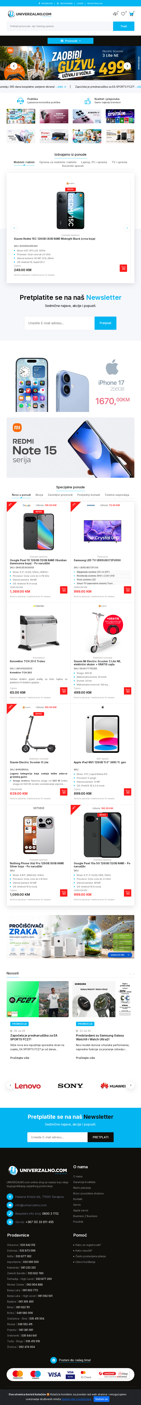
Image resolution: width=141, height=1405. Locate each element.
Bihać (10, 1307)
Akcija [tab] (39, 494)
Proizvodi (71, 40)
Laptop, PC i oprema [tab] (94, 162)
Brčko (10, 1312)
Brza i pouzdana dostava (88, 1193)
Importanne (14, 1261)
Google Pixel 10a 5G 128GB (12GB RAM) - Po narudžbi (102, 865)
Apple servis (80, 1210)
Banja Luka (13, 1290)
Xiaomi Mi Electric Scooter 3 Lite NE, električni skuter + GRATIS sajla (97, 663)
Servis (77, 1204)
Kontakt (77, 1199)
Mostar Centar (15, 1284)
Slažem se (101, 1399)
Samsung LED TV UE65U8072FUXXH (97, 560)
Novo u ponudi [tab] (21, 494)
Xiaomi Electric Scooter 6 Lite (29, 762)
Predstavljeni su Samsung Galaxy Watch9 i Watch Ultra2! (34, 1037)
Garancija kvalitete (84, 1182)
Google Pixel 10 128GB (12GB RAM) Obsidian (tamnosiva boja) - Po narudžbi (38, 562)
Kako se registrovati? (88, 1244)
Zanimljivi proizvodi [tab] (60, 494)
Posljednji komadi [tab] (88, 494)
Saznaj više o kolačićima (77, 1399)
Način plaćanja (82, 1187)
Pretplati (101, 1137)
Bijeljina (11, 1301)
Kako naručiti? (83, 1250)
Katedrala (13, 1267)
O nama (77, 1176)
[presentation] (13, 66)
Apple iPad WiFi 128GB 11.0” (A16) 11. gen (100, 762)
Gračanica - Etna (17, 1318)
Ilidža (10, 1256)
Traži (123, 26)
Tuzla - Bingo (15, 1341)
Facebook (47, 3)
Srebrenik (13, 1335)
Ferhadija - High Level (20, 1278)
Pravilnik (78, 1221)
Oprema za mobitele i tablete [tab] (58, 162)
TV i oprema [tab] (119, 162)
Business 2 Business (85, 1216)
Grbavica (12, 1244)
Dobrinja (12, 1250)
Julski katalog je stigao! (93, 1035)
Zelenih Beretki (16, 1273)
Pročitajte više (19, 1058)
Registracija (94, 3)
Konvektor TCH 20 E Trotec (27, 661)
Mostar (11, 1324)
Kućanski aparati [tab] (73, 165)
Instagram (66, 3)
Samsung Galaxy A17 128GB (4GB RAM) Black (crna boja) (50, 238)
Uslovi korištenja (85, 1261)
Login (80, 3)
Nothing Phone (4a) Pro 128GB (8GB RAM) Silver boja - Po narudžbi (37, 865)
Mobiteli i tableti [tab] (24, 162)
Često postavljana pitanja (90, 1256)
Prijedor (12, 1329)
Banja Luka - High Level (21, 1295)
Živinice (12, 1346)
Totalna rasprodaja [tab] (117, 494)
